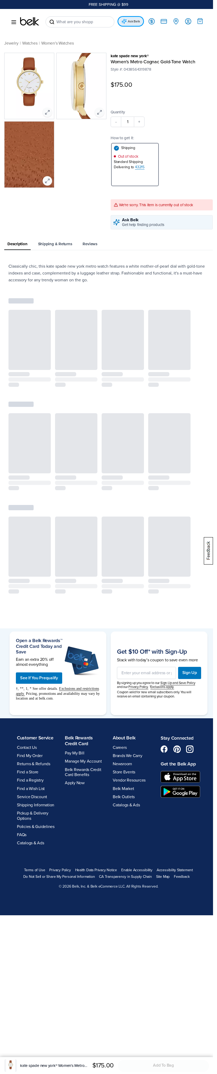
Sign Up (185, 673)
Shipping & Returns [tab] (55, 244)
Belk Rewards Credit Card (78, 741)
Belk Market (121, 789)
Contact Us (27, 748)
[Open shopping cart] (196, 21)
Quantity (116, 112)
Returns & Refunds (33, 764)
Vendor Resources (127, 780)
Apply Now (74, 783)
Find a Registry (30, 780)
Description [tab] (17, 244)
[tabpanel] (106, 273)
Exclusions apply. (160, 687)
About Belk (122, 738)
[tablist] (106, 245)
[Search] (52, 22)
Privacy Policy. (136, 687)
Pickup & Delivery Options (32, 816)
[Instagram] (187, 749)
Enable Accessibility (135, 871)
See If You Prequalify (39, 678)
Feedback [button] (180, 877)
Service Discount (32, 797)
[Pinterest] (174, 749)
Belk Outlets (122, 797)
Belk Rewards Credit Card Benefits (82, 773)
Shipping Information (35, 805)
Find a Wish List (31, 789)
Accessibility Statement (173, 871)
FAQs (21, 835)
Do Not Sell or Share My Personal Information (57, 877)
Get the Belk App (175, 764)
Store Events (122, 772)
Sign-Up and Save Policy (175, 683)
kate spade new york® (128, 56)
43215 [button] (138, 167)
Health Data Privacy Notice (94, 871)
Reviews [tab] (90, 244)
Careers (118, 748)
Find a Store (27, 772)
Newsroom (120, 764)
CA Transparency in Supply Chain (123, 877)
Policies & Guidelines (36, 827)
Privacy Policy (58, 871)
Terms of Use (32, 871)
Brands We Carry (125, 756)
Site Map (161, 877)
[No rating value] (120, 75)
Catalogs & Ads (30, 843)
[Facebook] (161, 749)
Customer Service (35, 738)
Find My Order (30, 756)
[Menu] (14, 22)
